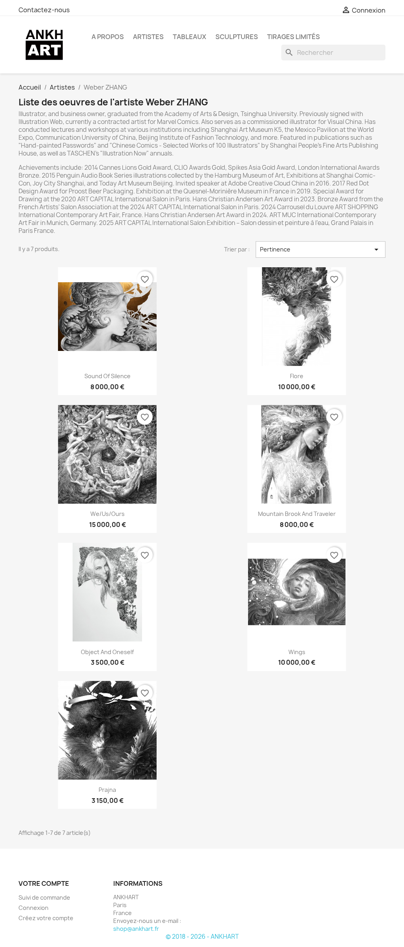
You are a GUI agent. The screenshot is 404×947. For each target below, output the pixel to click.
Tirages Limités (293, 36)
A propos (108, 36)
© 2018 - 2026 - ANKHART (202, 936)
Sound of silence (107, 376)
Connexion (34, 907)
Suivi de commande (44, 897)
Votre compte (44, 883)
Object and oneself (107, 652)
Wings (296, 652)
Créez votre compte (46, 918)
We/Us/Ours (107, 514)
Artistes (148, 36)
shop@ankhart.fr (136, 928)
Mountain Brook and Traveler (297, 514)
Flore (296, 376)
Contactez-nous (44, 10)
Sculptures (236, 36)
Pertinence (320, 249)
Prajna (107, 789)
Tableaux (189, 36)
